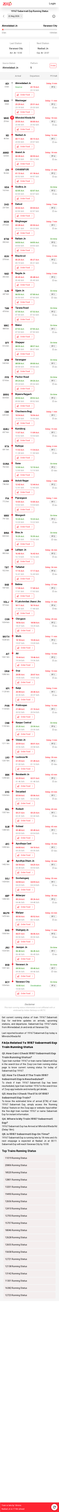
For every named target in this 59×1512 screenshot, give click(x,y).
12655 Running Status (16, 1244)
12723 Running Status (16, 1295)
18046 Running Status (16, 1230)
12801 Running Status (16, 1179)
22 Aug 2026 (13, 16)
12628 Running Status (16, 1237)
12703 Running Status (16, 1216)
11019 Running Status (16, 1158)
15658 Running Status (16, 1252)
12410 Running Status (16, 1208)
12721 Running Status (16, 1259)
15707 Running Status (16, 1223)
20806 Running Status (16, 1165)
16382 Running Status (16, 1288)
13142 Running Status (16, 1273)
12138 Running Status (16, 1266)
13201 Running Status (16, 1187)
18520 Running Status (16, 1172)
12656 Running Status (16, 1201)
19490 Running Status (16, 1194)
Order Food (25, 95)
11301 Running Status (16, 1281)
